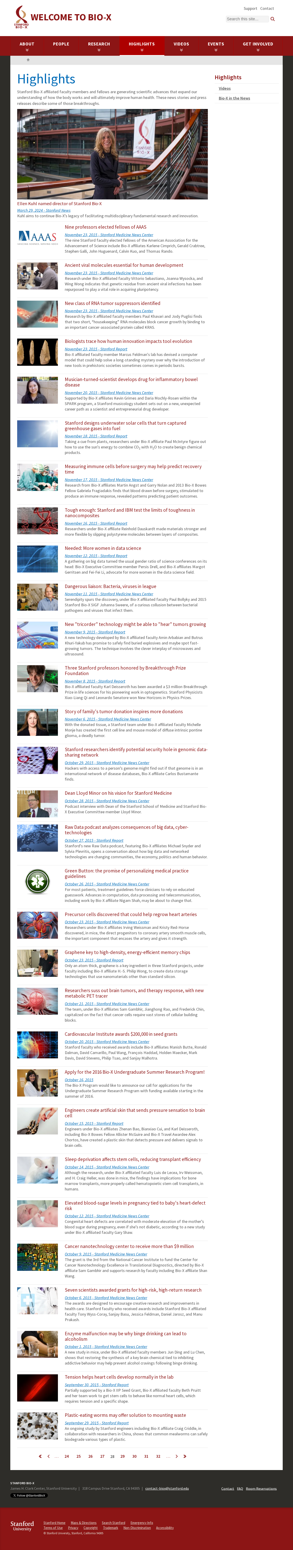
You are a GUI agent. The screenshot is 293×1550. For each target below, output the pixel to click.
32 (158, 1456)
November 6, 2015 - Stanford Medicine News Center (108, 719)
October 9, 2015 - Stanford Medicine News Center (106, 1254)
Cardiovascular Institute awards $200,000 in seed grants (121, 1034)
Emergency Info (141, 1523)
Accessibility (165, 1528)
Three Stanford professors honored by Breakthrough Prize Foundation (125, 670)
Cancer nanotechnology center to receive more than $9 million (129, 1246)
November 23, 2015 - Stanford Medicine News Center (109, 234)
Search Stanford (113, 1523)
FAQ (240, 1488)
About (27, 44)
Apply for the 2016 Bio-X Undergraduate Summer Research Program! (135, 1072)
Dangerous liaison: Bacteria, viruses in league (110, 586)
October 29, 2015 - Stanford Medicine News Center (107, 762)
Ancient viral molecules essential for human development (124, 265)
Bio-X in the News (234, 98)
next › (176, 1456)
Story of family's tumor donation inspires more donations (124, 711)
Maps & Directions (84, 1523)
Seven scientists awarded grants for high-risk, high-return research (133, 1290)
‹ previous (48, 1456)
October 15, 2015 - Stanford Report (94, 1123)
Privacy (73, 1528)
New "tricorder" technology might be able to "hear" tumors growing (135, 624)
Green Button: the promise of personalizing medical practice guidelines (127, 873)
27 (102, 1456)
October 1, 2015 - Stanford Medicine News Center (106, 1346)
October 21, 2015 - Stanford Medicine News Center (107, 1003)
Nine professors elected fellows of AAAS (105, 227)
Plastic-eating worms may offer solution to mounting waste (125, 1415)
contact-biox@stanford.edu (167, 1488)
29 (122, 1456)
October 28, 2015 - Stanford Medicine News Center (107, 800)
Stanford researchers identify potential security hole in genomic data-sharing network (136, 752)
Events (216, 44)
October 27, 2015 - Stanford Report (94, 840)
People (61, 44)
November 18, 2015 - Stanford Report (96, 436)
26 (90, 1456)
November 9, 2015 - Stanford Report (95, 632)
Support (250, 8)
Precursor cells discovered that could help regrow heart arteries (131, 914)
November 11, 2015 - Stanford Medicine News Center (109, 593)
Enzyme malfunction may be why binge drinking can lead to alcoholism (126, 1336)
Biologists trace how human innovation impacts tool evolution (128, 341)
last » (185, 1456)
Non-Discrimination (137, 1528)
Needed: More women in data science (103, 548)
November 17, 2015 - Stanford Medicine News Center (109, 479)
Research (99, 44)
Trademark (110, 1528)
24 (67, 1456)
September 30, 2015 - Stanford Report (97, 1384)
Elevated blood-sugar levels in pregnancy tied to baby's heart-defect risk (135, 1205)
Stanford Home (54, 1523)
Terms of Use (53, 1528)
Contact (267, 8)
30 (134, 1456)
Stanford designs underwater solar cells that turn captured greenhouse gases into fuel (125, 426)
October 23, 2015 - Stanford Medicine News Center (107, 922)
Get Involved (258, 44)
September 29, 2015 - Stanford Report (97, 1422)
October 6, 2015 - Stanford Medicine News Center (106, 1297)
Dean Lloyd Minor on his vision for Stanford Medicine (118, 793)
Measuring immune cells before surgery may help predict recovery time (133, 469)
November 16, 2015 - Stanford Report (96, 523)
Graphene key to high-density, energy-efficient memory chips (127, 952)
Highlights (142, 44)
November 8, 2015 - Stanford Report (95, 681)
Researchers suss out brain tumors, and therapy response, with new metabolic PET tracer (134, 993)
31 (146, 1456)
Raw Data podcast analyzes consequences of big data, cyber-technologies (126, 830)
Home (28, 60)
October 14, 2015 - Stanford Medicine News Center (107, 1167)
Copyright (91, 1528)
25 (78, 1456)
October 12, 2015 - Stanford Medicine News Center (107, 1216)
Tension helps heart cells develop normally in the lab (119, 1377)
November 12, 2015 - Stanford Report (96, 555)
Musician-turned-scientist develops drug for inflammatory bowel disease (131, 382)
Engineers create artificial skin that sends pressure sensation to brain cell (135, 1113)
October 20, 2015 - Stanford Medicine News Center (107, 1041)
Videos (181, 44)
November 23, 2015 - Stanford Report (96, 349)
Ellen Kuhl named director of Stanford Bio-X (59, 203)
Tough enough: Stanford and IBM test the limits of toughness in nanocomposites (130, 513)
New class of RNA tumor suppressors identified (112, 303)
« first (40, 1456)
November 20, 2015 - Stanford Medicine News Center (109, 392)
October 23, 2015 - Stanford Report (94, 960)
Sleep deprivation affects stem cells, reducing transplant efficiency (133, 1159)
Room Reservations (261, 1488)
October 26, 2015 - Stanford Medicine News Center (107, 884)
